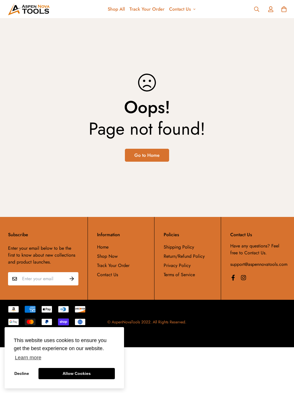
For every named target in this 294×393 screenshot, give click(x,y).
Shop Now (107, 256)
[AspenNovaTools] (29, 9)
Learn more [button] (28, 357)
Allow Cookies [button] (77, 373)
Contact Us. (255, 252)
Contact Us (180, 9)
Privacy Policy (177, 265)
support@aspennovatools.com (258, 264)
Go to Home (147, 155)
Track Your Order (147, 9)
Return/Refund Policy (184, 256)
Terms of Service (179, 274)
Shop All (116, 9)
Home (103, 247)
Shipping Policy (179, 247)
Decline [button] (21, 373)
